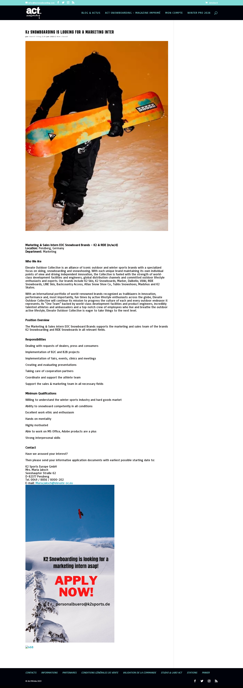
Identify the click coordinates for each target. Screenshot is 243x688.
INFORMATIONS (49, 672)
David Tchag (35, 36)
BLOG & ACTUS (90, 13)
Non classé (62, 36)
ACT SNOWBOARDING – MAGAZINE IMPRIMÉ (132, 13)
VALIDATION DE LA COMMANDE (139, 672)
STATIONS (192, 672)
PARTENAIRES (69, 672)
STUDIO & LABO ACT (171, 672)
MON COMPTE (174, 13)
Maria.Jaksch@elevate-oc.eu (54, 483)
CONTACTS (30, 672)
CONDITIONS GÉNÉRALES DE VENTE (99, 672)
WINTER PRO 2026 (198, 13)
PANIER (206, 672)
